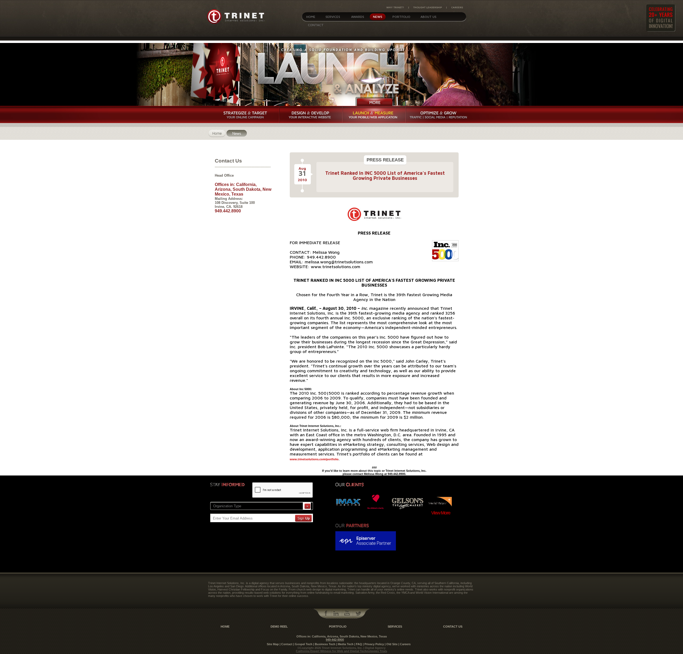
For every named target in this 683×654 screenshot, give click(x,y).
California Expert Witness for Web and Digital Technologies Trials (341, 651)
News (377, 17)
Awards (357, 17)
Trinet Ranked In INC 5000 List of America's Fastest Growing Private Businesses (385, 175)
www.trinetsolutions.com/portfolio (314, 459)
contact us (452, 626)
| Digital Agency (374, 647)
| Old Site (391, 644)
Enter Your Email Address (233, 518)
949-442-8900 (335, 639)
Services (332, 17)
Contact (316, 25)
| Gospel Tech (302, 644)
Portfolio (401, 17)
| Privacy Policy (373, 644)
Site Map (273, 644)
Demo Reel (279, 626)
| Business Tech (324, 644)
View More (440, 513)
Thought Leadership (427, 7)
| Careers (404, 644)
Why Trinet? (395, 7)
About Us (428, 17)
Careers (457, 7)
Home (310, 17)
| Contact (286, 644)
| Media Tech (345, 644)
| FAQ (358, 644)
